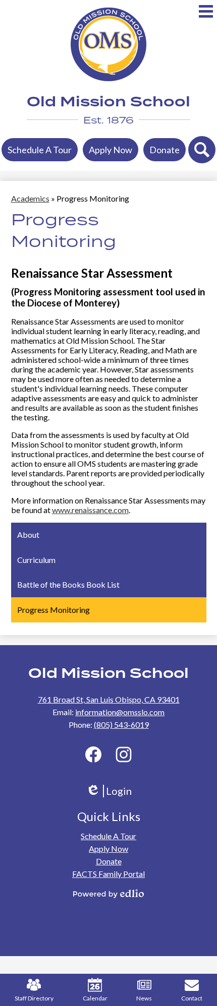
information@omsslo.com (120, 712)
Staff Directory (34, 998)
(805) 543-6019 (121, 724)
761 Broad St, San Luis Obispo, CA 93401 (109, 699)
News (144, 998)
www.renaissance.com (90, 510)
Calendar (95, 998)
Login (112, 791)
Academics (30, 198)
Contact (191, 998)
